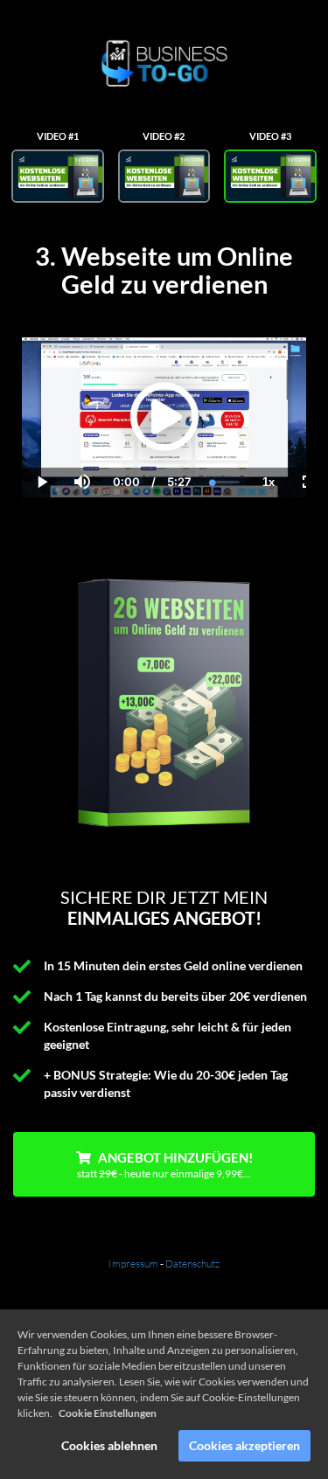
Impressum (133, 1263)
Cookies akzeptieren (244, 1445)
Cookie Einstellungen (108, 1413)
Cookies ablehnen (109, 1445)
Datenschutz (192, 1263)
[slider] (81, 422)
